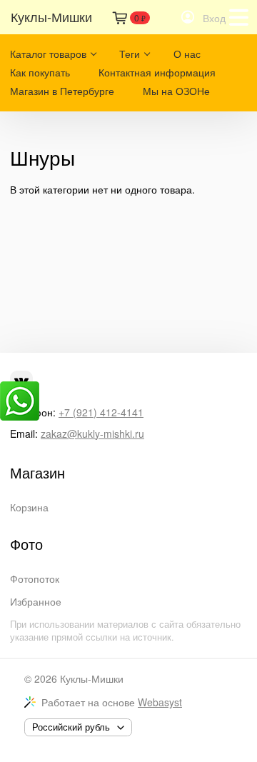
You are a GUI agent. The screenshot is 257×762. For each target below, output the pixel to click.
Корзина (29, 507)
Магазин (37, 472)
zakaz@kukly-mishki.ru (92, 433)
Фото (26, 544)
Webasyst (160, 702)
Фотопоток (34, 578)
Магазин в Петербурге (62, 91)
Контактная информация (157, 72)
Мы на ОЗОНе (176, 91)
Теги (129, 54)
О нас (187, 54)
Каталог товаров (48, 54)
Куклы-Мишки (92, 678)
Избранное (35, 601)
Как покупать (40, 72)
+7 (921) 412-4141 (101, 412)
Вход (214, 18)
